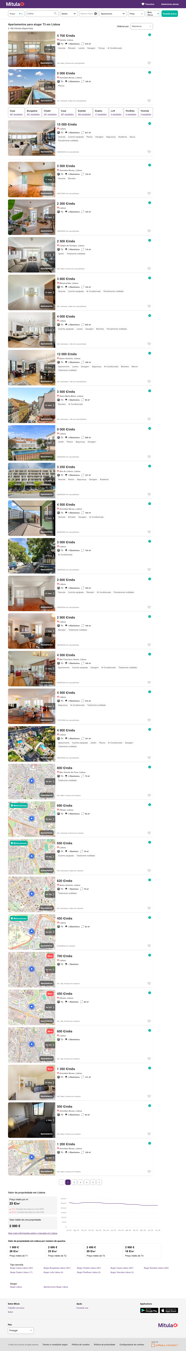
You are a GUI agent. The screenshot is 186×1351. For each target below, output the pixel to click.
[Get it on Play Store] (149, 1310)
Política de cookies (81, 1344)
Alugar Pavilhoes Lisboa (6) (89, 1272)
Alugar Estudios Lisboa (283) (156, 1267)
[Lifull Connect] (164, 1346)
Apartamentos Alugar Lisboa (56, 1286)
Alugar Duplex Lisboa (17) (21, 1272)
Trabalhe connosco (16, 1307)
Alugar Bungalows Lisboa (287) (57, 1267)
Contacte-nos (82, 1307)
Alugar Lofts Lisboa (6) (53, 1272)
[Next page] (99, 1182)
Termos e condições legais (55, 1344)
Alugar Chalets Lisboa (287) (89, 1267)
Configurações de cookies (132, 1344)
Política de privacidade (104, 1344)
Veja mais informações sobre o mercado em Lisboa (32, 1233)
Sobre (10, 1312)
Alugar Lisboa (16, 1286)
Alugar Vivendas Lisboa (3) (122, 1272)
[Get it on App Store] (169, 1311)
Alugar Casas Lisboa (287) (21, 1267)
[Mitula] (15, 4)
